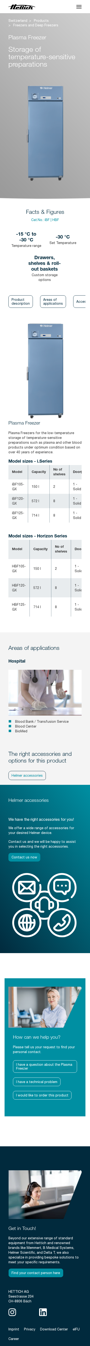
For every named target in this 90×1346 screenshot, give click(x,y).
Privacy (29, 1329)
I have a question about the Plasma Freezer (44, 1066)
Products (41, 21)
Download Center (54, 1329)
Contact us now (24, 857)
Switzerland (17, 21)
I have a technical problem (36, 1082)
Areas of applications (53, 301)
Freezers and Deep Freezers (35, 25)
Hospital (16, 661)
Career (13, 1339)
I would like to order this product (42, 1095)
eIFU (76, 1329)
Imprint (13, 1329)
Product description (21, 301)
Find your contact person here (36, 1273)
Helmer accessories (27, 775)
